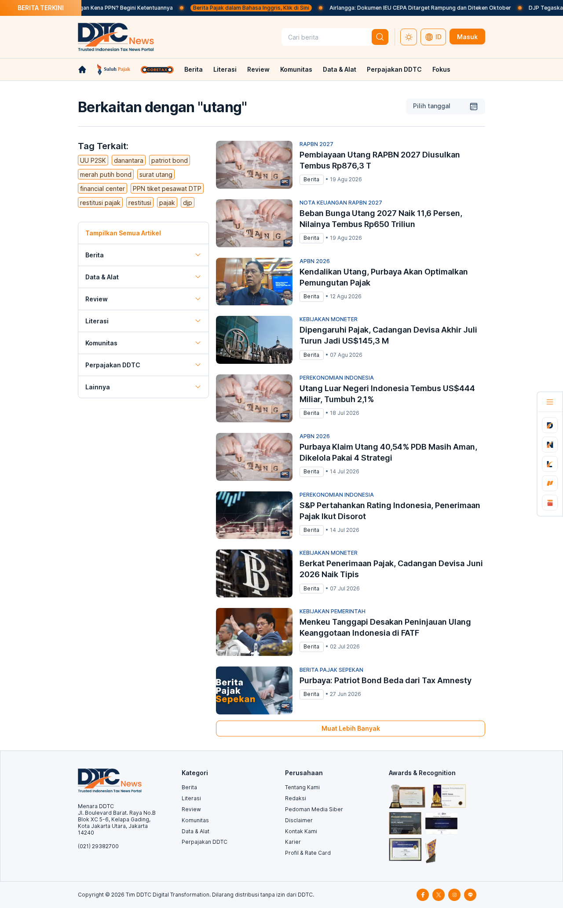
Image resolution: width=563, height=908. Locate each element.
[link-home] (82, 69)
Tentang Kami (302, 787)
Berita (193, 69)
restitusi (139, 202)
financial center (102, 188)
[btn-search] (380, 37)
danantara (128, 160)
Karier (293, 841)
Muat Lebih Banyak (351, 728)
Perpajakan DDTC (394, 69)
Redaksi (295, 798)
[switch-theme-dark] (408, 37)
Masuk (467, 36)
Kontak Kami (301, 831)
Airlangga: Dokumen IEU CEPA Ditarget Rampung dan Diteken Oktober (403, 7)
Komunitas (296, 69)
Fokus (441, 69)
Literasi (225, 69)
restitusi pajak (100, 202)
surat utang (155, 174)
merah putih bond (106, 174)
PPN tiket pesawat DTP (167, 188)
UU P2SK (93, 160)
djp (187, 202)
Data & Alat (339, 69)
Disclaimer (299, 820)
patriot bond (169, 160)
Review (258, 69)
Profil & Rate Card (308, 852)
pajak (167, 202)
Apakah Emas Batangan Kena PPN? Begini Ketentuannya (83, 7)
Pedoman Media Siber (314, 809)
